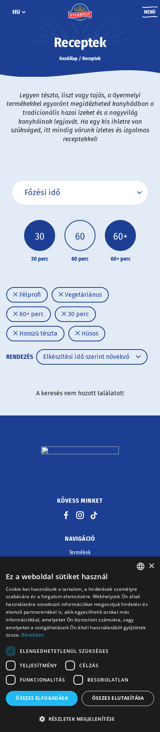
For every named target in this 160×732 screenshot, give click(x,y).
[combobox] (140, 566)
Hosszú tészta (37, 333)
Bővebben (32, 635)
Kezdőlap (68, 58)
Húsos (89, 333)
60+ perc (31, 314)
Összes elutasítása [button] (118, 698)
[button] (80, 718)
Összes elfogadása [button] (42, 698)
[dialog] (80, 644)
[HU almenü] (23, 12)
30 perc (77, 314)
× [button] (151, 566)
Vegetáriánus (82, 294)
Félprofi (29, 294)
